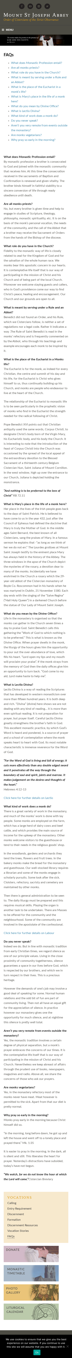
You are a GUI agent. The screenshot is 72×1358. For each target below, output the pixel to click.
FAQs (11, 1236)
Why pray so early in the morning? (33, 139)
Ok (37, 1352)
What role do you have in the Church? (35, 72)
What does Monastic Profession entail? (36, 62)
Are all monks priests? (25, 67)
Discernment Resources (22, 1225)
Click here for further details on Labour (29, 933)
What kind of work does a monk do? (34, 115)
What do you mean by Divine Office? (35, 106)
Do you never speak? (24, 120)
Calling (11, 1203)
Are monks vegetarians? (26, 135)
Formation (14, 1219)
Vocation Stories (18, 1230)
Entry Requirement (19, 1208)
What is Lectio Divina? (25, 111)
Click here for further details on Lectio (28, 798)
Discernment (15, 1214)
